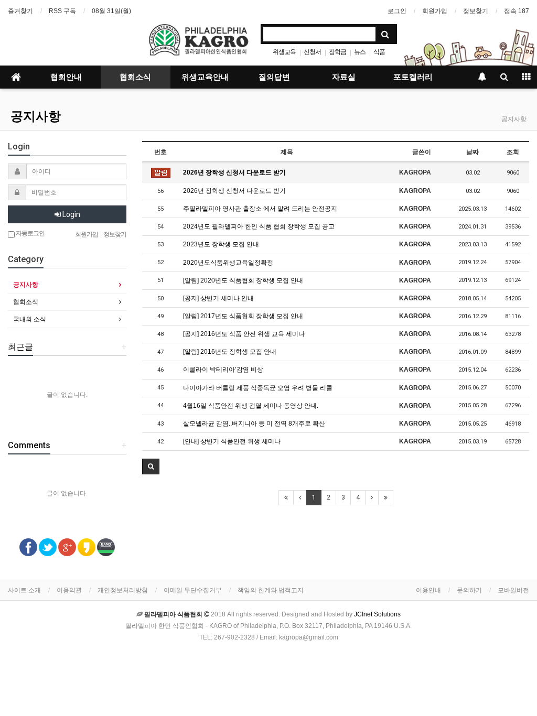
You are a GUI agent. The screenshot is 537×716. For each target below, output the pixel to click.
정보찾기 (475, 11)
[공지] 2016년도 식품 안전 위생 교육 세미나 (244, 334)
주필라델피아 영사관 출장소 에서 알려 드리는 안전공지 (260, 208)
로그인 (397, 11)
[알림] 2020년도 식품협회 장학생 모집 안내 (243, 280)
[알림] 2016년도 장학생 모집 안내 (229, 351)
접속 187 (516, 11)
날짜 (472, 152)
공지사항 (35, 116)
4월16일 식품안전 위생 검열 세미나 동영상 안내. (250, 405)
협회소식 (135, 77)
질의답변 (274, 77)
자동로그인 (30, 233)
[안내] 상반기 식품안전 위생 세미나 (232, 441)
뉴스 (360, 52)
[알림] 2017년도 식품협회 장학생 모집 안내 (243, 316)
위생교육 (284, 52)
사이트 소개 (24, 590)
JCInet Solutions (377, 614)
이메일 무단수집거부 (193, 590)
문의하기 (469, 590)
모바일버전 (513, 590)
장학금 (337, 52)
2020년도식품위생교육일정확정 (228, 262)
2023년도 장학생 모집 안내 (221, 244)
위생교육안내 (205, 77)
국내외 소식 (29, 319)
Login (70, 214)
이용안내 (428, 590)
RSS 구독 (62, 11)
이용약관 (69, 590)
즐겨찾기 (20, 11)
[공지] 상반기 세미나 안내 (218, 298)
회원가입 (434, 11)
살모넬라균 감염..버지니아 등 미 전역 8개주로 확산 (254, 423)
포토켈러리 (413, 77)
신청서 (312, 52)
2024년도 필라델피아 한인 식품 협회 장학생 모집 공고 (259, 226)
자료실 (344, 77)
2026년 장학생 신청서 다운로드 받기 (234, 172)
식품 (379, 52)
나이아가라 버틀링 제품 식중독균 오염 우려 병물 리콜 (257, 388)
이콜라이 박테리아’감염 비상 (223, 369)
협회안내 (66, 77)
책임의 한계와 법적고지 (271, 590)
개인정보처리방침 (123, 590)
